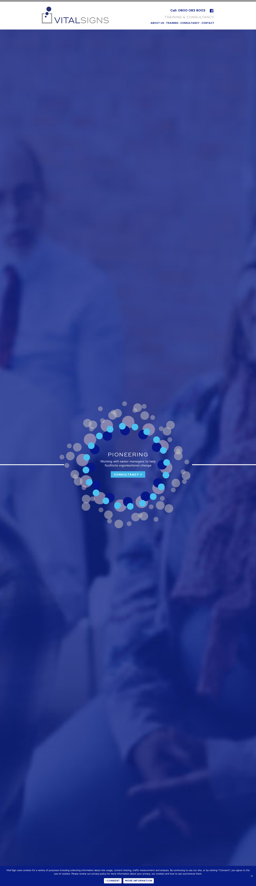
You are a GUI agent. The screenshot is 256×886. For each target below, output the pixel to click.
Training (172, 23)
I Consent (113, 881)
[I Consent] (251, 876)
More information (138, 881)
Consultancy (190, 23)
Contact (207, 23)
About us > (128, 474)
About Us (157, 23)
